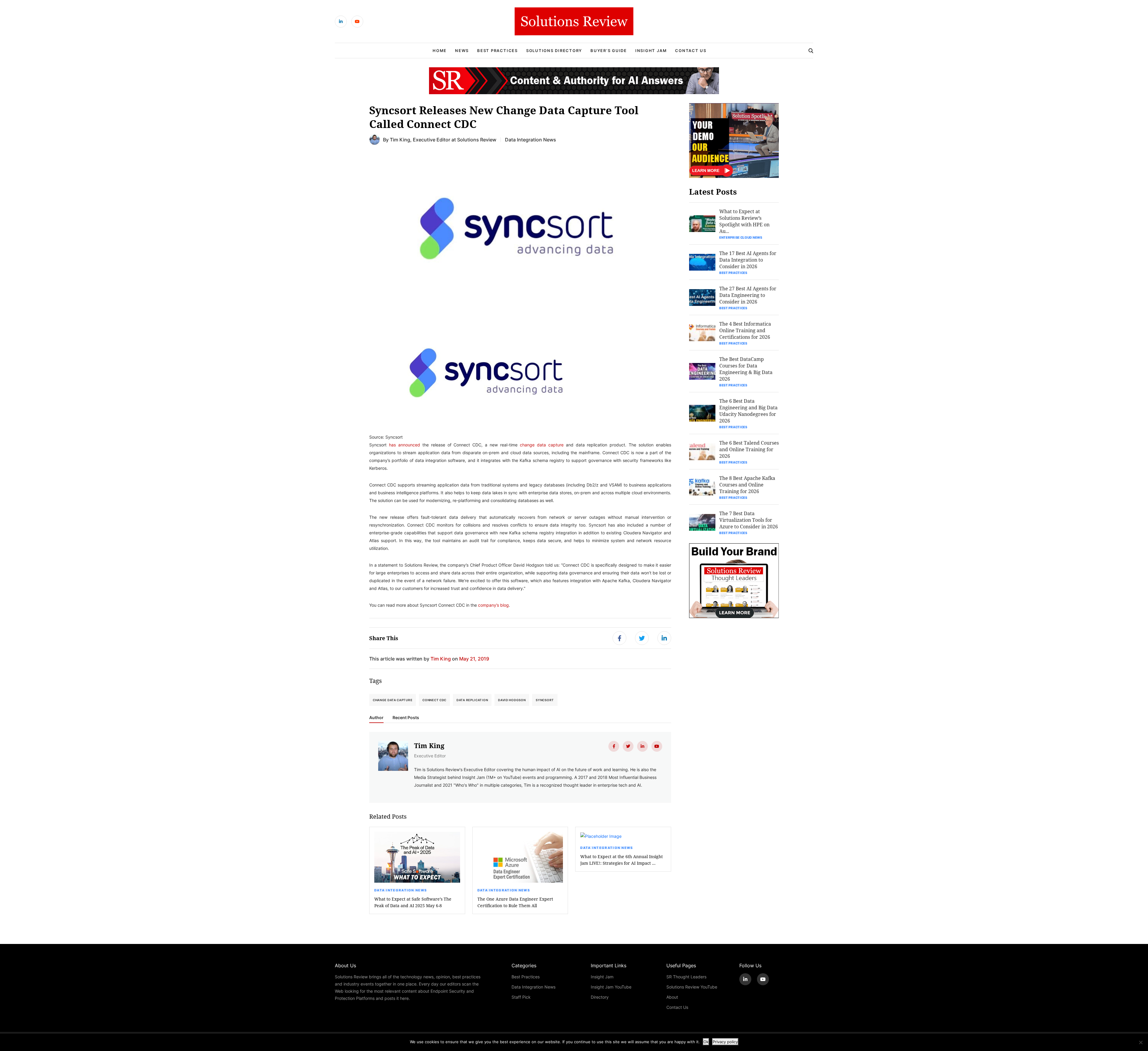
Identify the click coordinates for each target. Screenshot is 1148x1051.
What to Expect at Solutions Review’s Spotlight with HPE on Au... (744, 221)
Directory (600, 997)
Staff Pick (521, 997)
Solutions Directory (554, 50)
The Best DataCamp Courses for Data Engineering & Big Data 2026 (746, 369)
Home (440, 50)
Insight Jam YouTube (611, 987)
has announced (404, 445)
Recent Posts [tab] (406, 717)
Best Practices (497, 50)
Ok (706, 1041)
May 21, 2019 (474, 658)
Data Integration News (530, 139)
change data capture (542, 445)
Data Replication (472, 700)
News (462, 50)
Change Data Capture (392, 700)
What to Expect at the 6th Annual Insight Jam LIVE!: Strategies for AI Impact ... (621, 860)
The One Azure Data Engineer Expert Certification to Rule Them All (515, 902)
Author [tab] (376, 717)
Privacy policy (725, 1041)
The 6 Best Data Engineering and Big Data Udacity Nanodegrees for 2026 (748, 411)
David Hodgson (512, 700)
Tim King (400, 139)
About (672, 997)
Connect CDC (434, 700)
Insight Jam (651, 50)
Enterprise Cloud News (740, 237)
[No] (1141, 1042)
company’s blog (493, 605)
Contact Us (690, 50)
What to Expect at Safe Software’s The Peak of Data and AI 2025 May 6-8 (412, 902)
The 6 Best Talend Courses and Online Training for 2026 (749, 449)
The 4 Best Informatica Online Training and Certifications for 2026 (745, 330)
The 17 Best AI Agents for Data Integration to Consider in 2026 (747, 259)
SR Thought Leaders (686, 977)
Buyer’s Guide (608, 50)
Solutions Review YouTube (691, 987)
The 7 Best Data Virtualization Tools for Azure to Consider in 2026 (748, 520)
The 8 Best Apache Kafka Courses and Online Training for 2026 (747, 484)
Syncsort (545, 700)
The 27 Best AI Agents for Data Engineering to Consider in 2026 (747, 295)
